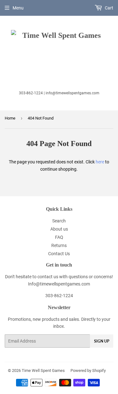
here (100, 161)
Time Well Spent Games (43, 370)
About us (59, 229)
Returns (59, 245)
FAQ (59, 237)
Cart (108, 7)
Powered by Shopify (88, 370)
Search (59, 220)
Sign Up (101, 341)
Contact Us (59, 253)
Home (10, 118)
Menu (18, 7)
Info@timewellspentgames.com (59, 283)
